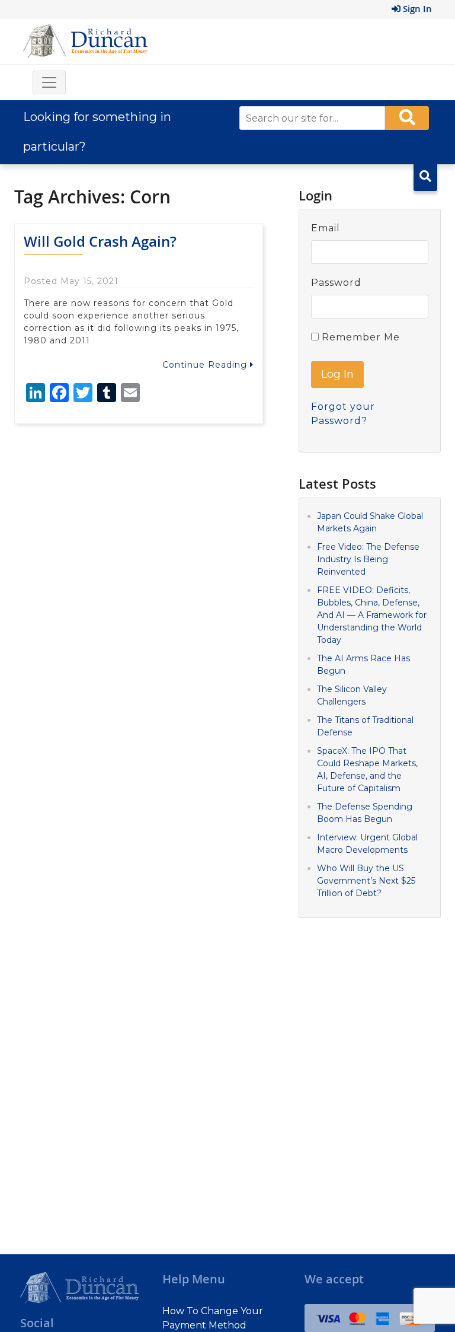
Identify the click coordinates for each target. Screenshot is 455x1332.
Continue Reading (206, 364)
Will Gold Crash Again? (100, 241)
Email (325, 228)
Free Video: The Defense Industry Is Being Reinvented (368, 559)
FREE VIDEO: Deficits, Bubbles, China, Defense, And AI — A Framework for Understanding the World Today (372, 615)
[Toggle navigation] (49, 82)
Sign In (416, 8)
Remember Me (359, 337)
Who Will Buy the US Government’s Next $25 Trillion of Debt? (366, 880)
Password (336, 282)
